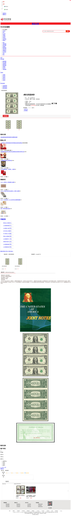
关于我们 (4, 51)
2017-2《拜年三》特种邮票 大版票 (7, 182)
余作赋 (4, 36)
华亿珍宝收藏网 (6, 20)
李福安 (4, 35)
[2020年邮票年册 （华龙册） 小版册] (3, 175)
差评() (4, 465)
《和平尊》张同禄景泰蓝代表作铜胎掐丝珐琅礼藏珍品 (11, 142)
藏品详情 (2, 251)
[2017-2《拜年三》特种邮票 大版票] (3, 188)
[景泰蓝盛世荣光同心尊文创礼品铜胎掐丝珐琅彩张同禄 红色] (3, 157)
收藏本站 (4, 13)
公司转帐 (29, 504)
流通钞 (4, 74)
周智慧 (4, 40)
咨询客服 (26, 110)
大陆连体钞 (5, 85)
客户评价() (6, 251)
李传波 (4, 37)
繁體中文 (4, 14)
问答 (3, 53)
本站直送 (18, 506)
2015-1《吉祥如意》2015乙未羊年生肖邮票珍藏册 (10, 199)
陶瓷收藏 (4, 47)
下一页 (4, 467)
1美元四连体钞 (17, 266)
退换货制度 (40, 506)
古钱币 (4, 80)
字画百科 (3, 219)
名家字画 (4, 39)
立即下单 (26, 109)
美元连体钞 (2, 83)
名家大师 (4, 49)
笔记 (3, 54)
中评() (4, 463)
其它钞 (4, 78)
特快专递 (18, 505)
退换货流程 (40, 504)
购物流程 (7, 505)
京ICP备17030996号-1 (35, 514)
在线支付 (29, 505)
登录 (3, 1)
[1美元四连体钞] (19, 124)
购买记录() (11, 251)
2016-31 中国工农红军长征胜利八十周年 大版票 (10, 191)
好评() (4, 462)
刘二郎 (4, 33)
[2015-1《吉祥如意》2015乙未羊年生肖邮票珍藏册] (3, 206)
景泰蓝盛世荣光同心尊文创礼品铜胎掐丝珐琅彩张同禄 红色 (12, 151)
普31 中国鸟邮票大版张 (5, 208)
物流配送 (18, 504)
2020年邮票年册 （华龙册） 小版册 (8, 169)
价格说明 (40, 505)
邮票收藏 (4, 61)
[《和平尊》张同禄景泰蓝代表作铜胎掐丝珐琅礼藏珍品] (3, 149)
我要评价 (2, 468)
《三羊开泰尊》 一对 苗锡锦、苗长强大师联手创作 (31, 496)
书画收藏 (4, 43)
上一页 (1, 467)
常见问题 (7, 506)
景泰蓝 (4, 46)
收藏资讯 (4, 50)
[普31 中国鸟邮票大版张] (3, 214)
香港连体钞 (5, 86)
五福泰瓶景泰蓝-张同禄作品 (6, 160)
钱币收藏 (4, 45)
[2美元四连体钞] (8, 124)
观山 (3, 32)
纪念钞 (4, 76)
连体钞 (1, 72)
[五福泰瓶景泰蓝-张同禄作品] (3, 166)
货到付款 (29, 506)
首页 (3, 42)
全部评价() (5, 461)
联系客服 (7, 504)
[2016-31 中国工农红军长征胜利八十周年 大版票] (3, 197)
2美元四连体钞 (4, 266)
